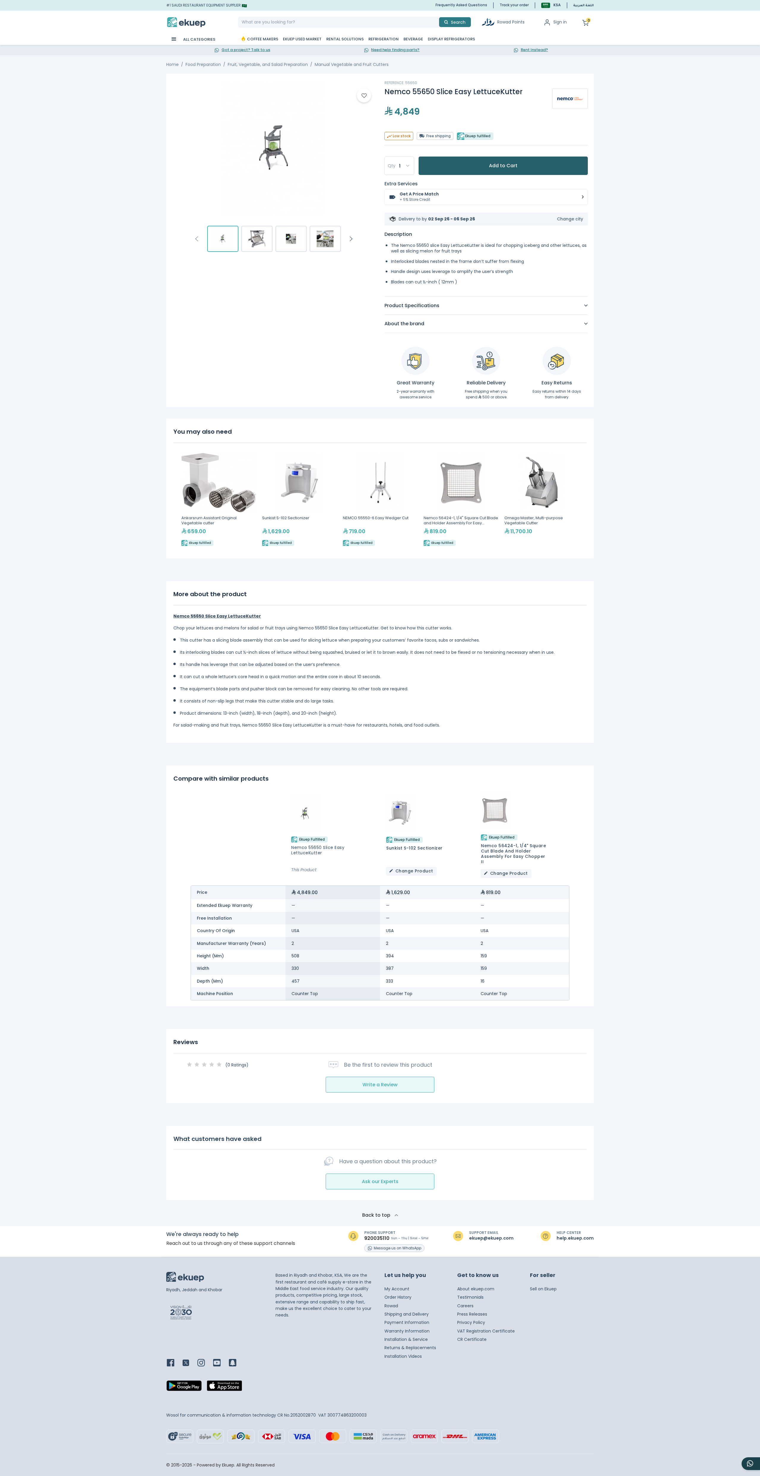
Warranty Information (407, 1331)
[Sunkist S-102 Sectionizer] (299, 499)
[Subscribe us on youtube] (220, 1363)
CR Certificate (472, 1339)
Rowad (391, 1306)
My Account (396, 1289)
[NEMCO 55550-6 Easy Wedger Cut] (380, 499)
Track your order (514, 4)
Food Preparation (203, 64)
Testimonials (470, 1297)
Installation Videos (403, 1356)
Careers (465, 1306)
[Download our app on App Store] (224, 1387)
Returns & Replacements (410, 1348)
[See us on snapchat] (236, 1363)
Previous (197, 239)
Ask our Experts (380, 1181)
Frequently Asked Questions (461, 4)
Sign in (560, 22)
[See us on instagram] (205, 1363)
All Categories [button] (198, 39)
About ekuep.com (475, 1289)
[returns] (557, 361)
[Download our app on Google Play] (184, 1387)
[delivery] (486, 361)
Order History (397, 1297)
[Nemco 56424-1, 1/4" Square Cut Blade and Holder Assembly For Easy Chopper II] (461, 499)
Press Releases (472, 1314)
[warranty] (415, 361)
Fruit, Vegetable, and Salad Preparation (268, 64)
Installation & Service (406, 1339)
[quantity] (399, 166)
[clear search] (436, 22)
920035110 (377, 1238)
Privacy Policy (471, 1322)
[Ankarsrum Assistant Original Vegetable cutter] (218, 499)
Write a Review (380, 1084)
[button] (551, 5)
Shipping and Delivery (406, 1314)
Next (351, 239)
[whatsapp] (751, 1463)
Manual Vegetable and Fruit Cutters (352, 64)
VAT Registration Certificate (486, 1331)
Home (172, 64)
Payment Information (406, 1322)
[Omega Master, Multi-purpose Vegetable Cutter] (541, 499)
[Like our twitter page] (189, 1363)
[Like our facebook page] (174, 1363)
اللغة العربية (583, 5)
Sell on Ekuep (543, 1289)
